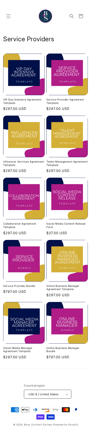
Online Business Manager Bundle (63, 349)
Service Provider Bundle (19, 286)
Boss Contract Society (38, 424)
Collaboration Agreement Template (19, 225)
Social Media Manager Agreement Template (18, 349)
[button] (8, 16)
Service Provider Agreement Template (65, 101)
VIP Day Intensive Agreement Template (22, 101)
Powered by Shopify (65, 424)
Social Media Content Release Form (66, 225)
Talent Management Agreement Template (67, 163)
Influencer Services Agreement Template (23, 163)
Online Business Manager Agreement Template (63, 287)
